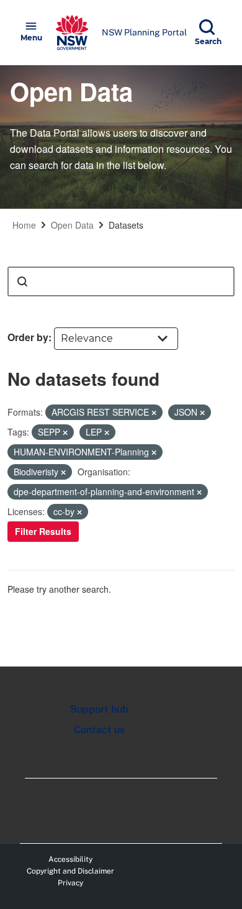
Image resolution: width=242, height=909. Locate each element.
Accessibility (70, 859)
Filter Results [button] (43, 531)
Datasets (126, 225)
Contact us (99, 730)
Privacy (70, 883)
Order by (27, 337)
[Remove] (153, 413)
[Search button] (22, 281)
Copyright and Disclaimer (70, 871)
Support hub (99, 709)
